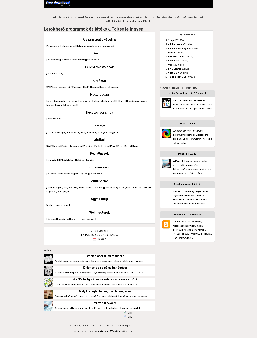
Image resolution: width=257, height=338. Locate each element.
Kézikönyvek (99, 153)
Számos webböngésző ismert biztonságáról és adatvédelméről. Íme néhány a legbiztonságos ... (102, 296)
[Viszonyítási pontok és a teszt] (62, 105)
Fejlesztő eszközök (99, 67)
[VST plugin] (63, 191)
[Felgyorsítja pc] (68, 46)
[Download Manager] (56, 132)
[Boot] (49, 101)
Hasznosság (99, 94)
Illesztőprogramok (99, 112)
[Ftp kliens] (51, 219)
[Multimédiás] (92, 59)
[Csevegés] (51, 173)
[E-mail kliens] (73, 132)
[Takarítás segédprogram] (88, 46)
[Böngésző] (76, 87)
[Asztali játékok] (61, 146)
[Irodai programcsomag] (58, 205)
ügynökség (99, 199)
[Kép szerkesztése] (109, 87)
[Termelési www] (88, 219)
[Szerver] (74, 219)
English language (78, 325)
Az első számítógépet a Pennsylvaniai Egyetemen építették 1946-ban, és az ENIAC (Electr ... (100, 272)
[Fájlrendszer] (84, 101)
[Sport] (113, 146)
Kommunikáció (100, 167)
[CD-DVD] (50, 187)
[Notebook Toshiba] (84, 160)
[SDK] (60, 73)
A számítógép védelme (99, 39)
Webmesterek (99, 212)
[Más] (83, 132)
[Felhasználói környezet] (104, 101)
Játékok (99, 140)
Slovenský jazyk (94, 325)
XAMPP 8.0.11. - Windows (187, 214)
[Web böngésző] (94, 132)
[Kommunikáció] (78, 59)
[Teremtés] (98, 187)
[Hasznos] (95, 87)
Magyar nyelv (109, 325)
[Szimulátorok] (124, 146)
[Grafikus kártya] (54, 118)
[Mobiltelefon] (67, 160)
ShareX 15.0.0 (187, 123)
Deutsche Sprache (125, 325)
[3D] (48, 87)
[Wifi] (115, 132)
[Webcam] (108, 132)
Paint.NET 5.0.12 (187, 154)
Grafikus (99, 81)
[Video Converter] (133, 187)
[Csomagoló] (59, 101)
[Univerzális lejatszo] (114, 187)
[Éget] (58, 187)
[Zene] (135, 146)
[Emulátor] (88, 146)
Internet (100, 126)
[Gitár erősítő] (53, 160)
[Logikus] (105, 146)
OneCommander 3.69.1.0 (187, 184)
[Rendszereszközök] (137, 101)
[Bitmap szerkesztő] (60, 87)
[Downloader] (76, 146)
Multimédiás (99, 181)
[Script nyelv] (63, 219)
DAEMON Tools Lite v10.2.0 (94, 235)
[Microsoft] (51, 73)
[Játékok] (64, 59)
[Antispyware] (52, 46)
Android (99, 53)
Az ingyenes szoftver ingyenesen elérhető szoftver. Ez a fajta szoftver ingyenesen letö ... (99, 308)
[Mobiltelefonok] (66, 173)
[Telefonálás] (95, 173)
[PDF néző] (121, 101)
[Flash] (86, 87)
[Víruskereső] (108, 46)
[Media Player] (85, 187)
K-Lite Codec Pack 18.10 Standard (187, 93)
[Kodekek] (73, 187)
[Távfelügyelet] (81, 173)
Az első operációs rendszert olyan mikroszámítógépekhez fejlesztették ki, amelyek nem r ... (100, 261)
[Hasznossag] (53, 59)
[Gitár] (65, 187)
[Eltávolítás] (71, 101)
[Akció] (49, 146)
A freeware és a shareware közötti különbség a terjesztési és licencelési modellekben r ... (98, 284)
